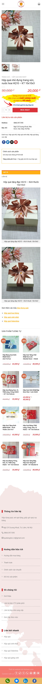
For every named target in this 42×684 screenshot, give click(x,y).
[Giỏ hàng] (39, 3)
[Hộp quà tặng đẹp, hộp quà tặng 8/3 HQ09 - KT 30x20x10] (31, 450)
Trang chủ (6, 77)
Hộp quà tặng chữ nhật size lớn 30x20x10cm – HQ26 (30, 357)
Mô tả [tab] (5, 172)
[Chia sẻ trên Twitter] (8, 142)
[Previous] (5, 36)
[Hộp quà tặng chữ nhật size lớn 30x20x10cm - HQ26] (31, 344)
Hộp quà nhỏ (13, 134)
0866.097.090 (18, 123)
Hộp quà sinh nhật (19, 77)
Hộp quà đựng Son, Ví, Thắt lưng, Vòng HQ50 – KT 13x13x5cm (11, 392)
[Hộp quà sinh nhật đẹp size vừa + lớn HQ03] (31, 379)
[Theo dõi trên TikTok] (20, 673)
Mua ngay (25, 110)
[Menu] (3, 4)
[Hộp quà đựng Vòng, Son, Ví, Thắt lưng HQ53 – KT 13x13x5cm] (11, 450)
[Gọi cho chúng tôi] (27, 673)
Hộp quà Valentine (11, 651)
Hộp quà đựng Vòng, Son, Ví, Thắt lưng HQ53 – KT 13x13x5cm (11, 463)
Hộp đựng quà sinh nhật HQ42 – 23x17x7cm (9, 357)
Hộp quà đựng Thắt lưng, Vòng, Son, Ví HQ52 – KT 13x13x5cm (31, 427)
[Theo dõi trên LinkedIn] (34, 673)
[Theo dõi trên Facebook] (16, 673)
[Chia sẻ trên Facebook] (4, 142)
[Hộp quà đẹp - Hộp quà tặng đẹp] (21, 4)
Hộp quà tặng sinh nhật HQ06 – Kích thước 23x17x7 (9, 427)
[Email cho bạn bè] (12, 142)
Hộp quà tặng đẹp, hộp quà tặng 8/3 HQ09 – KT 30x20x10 (30, 463)
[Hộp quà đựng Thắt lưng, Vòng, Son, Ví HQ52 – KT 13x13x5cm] (31, 415)
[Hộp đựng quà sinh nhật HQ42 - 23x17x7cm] (11, 344)
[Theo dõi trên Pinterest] (31, 673)
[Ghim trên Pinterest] (16, 142)
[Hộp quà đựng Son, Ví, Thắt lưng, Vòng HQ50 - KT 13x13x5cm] (11, 379)
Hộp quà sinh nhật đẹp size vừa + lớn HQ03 (31, 391)
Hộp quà (7, 637)
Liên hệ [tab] (4, 176)
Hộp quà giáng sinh (11, 658)
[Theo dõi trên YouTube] (38, 673)
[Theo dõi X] (23, 673)
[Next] (37, 36)
